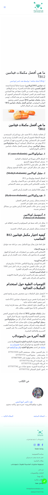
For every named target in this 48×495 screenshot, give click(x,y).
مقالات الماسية (39, 461)
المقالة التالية (7, 416)
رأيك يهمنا (40, 476)
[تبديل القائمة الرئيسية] (4, 7)
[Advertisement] (24, 45)
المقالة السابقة (40, 416)
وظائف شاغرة (39, 480)
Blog (42, 81)
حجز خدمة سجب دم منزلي (35, 457)
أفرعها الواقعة (15, 347)
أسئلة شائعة (35, 81)
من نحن (41, 469)
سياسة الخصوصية (38, 454)
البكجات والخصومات (37, 473)
